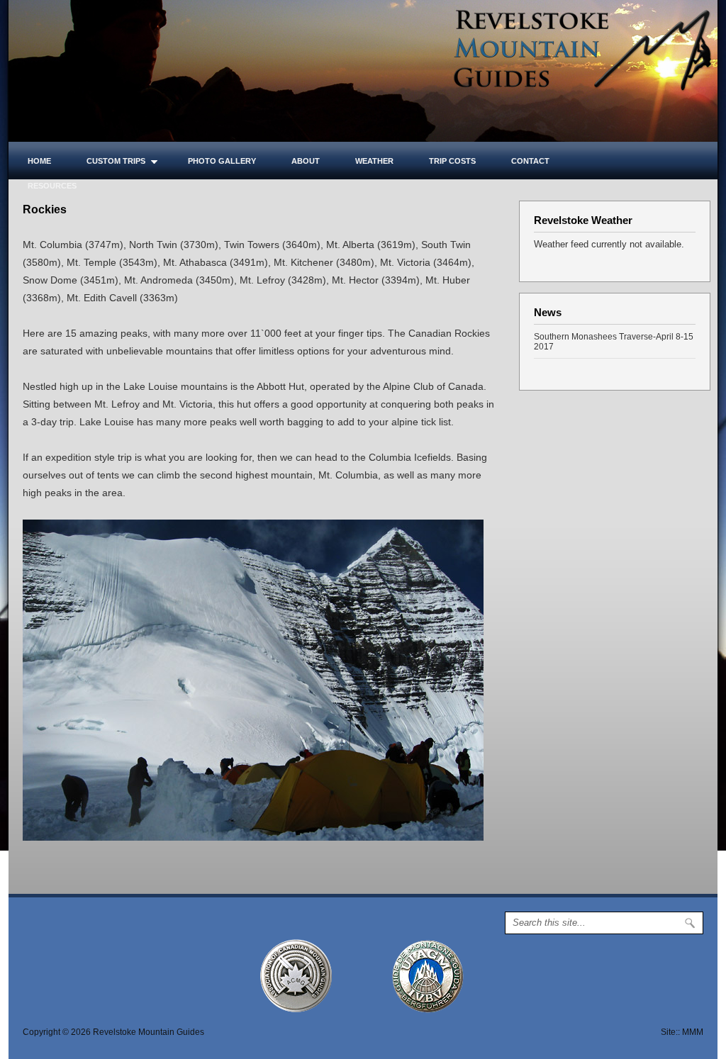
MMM (692, 1032)
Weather (374, 161)
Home (39, 161)
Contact (530, 161)
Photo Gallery (222, 161)
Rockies (45, 209)
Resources (52, 185)
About (305, 161)
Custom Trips (107, 161)
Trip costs (452, 161)
